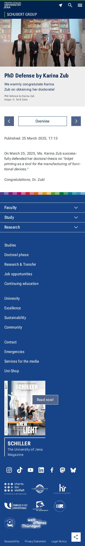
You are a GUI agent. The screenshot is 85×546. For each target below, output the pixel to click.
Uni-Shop (11, 371)
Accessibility (11, 541)
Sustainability (15, 317)
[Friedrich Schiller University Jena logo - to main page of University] (12, 5)
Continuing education (21, 283)
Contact (10, 342)
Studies (10, 245)
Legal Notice (58, 541)
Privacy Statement (35, 541)
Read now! (45, 399)
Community (13, 327)
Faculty (10, 207)
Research (12, 227)
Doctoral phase (16, 254)
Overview (43, 121)
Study (9, 217)
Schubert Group (22, 14)
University (12, 298)
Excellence (12, 308)
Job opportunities (18, 274)
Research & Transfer (20, 264)
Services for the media (21, 361)
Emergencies (14, 351)
